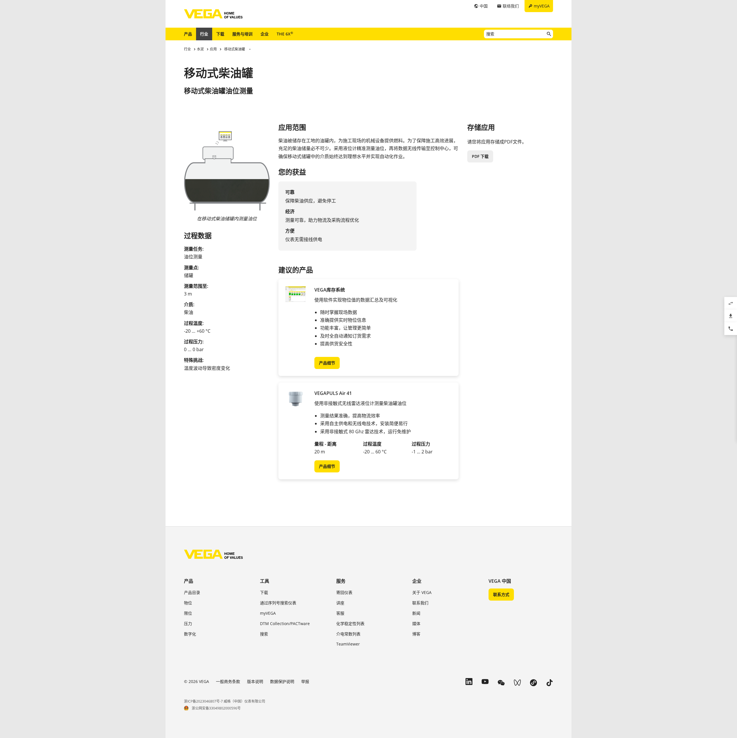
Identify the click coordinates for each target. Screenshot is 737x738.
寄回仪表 (344, 592)
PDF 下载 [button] (480, 156)
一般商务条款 (228, 681)
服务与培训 (242, 34)
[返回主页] (213, 554)
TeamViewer (348, 644)
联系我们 (420, 602)
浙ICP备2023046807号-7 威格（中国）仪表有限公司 (224, 701)
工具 (264, 581)
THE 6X (285, 34)
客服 (340, 613)
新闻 (416, 613)
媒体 (416, 623)
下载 (220, 34)
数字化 (190, 634)
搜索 (264, 634)
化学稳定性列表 (350, 623)
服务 (340, 581)
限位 (188, 613)
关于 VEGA (422, 592)
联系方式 (501, 594)
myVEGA (268, 613)
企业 (265, 34)
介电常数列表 (348, 634)
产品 (188, 34)
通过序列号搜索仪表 (278, 602)
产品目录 (192, 592)
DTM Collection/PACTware (285, 623)
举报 (305, 681)
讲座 (340, 602)
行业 (204, 34)
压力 (188, 623)
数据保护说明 (282, 681)
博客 (416, 634)
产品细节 (327, 363)
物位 (188, 602)
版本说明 (255, 681)
